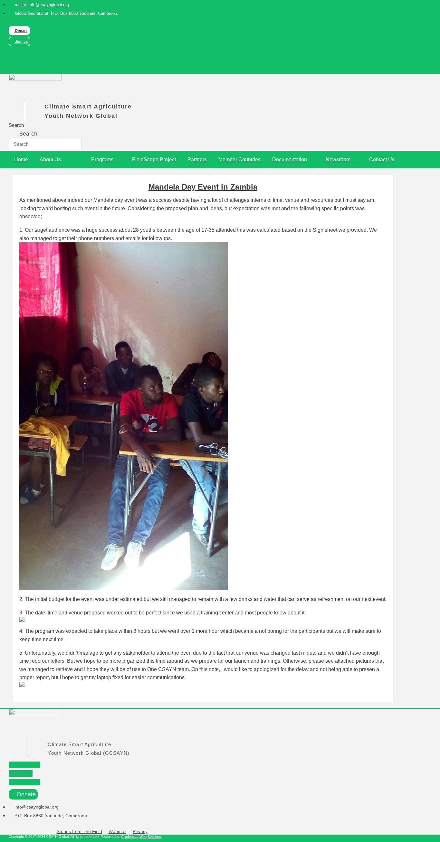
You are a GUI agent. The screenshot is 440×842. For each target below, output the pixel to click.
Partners (197, 159)
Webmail (117, 831)
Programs (102, 159)
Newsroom (338, 159)
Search (16, 125)
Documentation (289, 159)
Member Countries (239, 159)
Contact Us (382, 159)
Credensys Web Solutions (141, 836)
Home (21, 159)
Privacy (140, 831)
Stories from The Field (79, 831)
